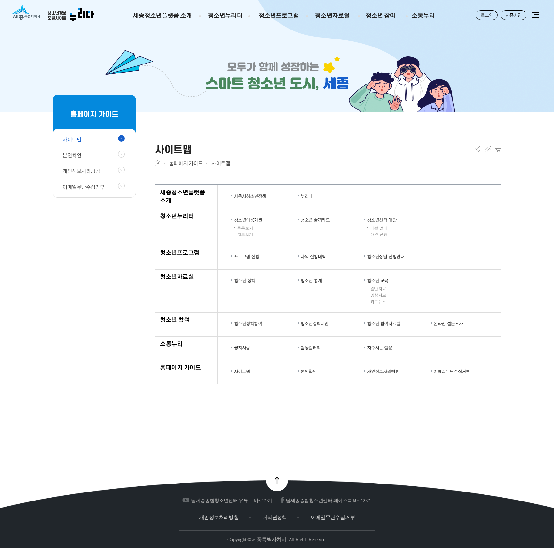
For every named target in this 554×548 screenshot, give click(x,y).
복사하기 (488, 149)
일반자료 (378, 289)
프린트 (498, 149)
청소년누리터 (177, 215)
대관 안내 (379, 228)
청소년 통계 (311, 280)
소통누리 (171, 343)
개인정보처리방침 (383, 371)
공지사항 (242, 347)
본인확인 (308, 371)
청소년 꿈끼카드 (315, 220)
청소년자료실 (177, 276)
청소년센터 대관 (381, 220)
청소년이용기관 (248, 220)
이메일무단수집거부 (451, 371)
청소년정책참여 (248, 323)
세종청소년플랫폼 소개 (182, 196)
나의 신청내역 (313, 256)
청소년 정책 (244, 280)
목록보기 (245, 228)
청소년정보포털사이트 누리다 (52, 13)
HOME (157, 163)
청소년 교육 (377, 280)
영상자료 (378, 295)
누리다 (306, 196)
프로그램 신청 (246, 256)
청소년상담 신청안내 (385, 256)
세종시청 (514, 15)
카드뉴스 (378, 301)
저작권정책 (274, 517)
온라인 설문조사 (448, 323)
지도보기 (245, 234)
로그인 (487, 15)
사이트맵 (220, 163)
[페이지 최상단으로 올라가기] (277, 480)
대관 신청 (379, 234)
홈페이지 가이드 (186, 163)
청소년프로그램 (179, 252)
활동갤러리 (310, 347)
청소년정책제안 (314, 323)
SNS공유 (477, 149)
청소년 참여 (174, 319)
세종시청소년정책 (250, 196)
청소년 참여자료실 (383, 323)
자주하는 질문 (379, 347)
